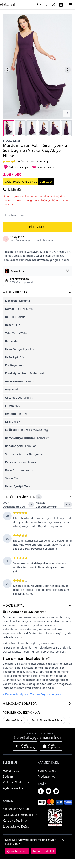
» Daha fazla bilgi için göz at (32, 694)
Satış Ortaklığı (47, 771)
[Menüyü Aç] (70, 4)
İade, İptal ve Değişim (17, 826)
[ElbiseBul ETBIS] (55, 817)
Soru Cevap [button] (42, 161)
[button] (37, 292)
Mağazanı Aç (46, 777)
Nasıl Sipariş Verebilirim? (20, 815)
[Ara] (39, 4)
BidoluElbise (14, 720)
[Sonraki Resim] (68, 69)
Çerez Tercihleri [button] (16, 851)
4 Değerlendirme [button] (25, 161)
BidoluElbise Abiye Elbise (47, 720)
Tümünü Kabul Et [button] (43, 851)
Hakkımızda (11, 771)
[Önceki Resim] (7, 69)
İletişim (8, 777)
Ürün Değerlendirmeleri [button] (17, 504)
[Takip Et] (67, 270)
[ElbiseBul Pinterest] (48, 791)
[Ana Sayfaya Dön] (7, 4)
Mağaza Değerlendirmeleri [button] (53, 504)
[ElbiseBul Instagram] (56, 791)
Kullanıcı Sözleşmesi (16, 782)
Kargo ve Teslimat (15, 821)
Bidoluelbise (12, 140)
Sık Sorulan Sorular (16, 809)
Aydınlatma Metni (15, 788)
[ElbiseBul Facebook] (41, 791)
